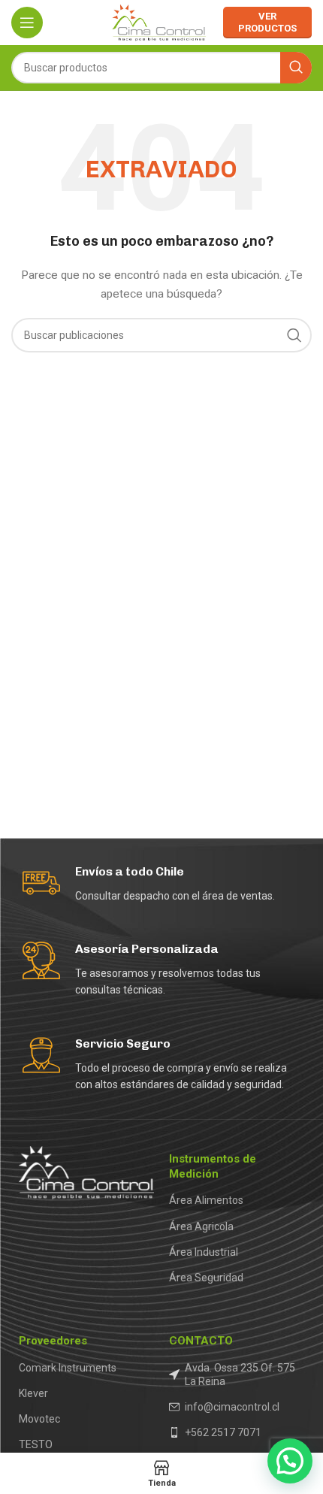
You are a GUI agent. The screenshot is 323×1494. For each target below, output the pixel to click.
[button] (289, 1460)
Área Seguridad (206, 1278)
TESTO (36, 1444)
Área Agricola (201, 1226)
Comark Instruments (67, 1368)
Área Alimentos (206, 1200)
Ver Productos (267, 22)
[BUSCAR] (296, 67)
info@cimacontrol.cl (232, 1407)
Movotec (39, 1419)
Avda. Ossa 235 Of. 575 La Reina (240, 1374)
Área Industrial (203, 1252)
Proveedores (53, 1340)
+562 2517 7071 (223, 1432)
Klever (33, 1393)
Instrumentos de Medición (212, 1166)
